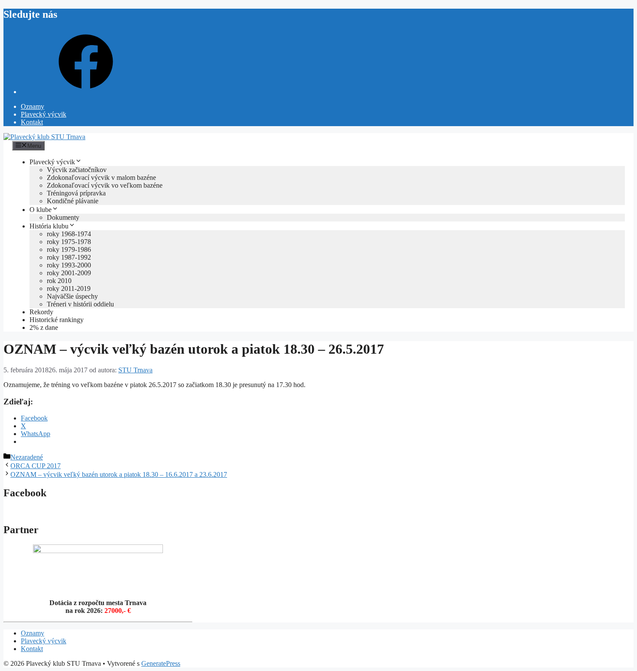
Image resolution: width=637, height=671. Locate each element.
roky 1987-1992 (69, 257)
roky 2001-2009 (69, 273)
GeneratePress (160, 663)
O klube (40, 209)
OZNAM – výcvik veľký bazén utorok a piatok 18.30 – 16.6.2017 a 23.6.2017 (118, 474)
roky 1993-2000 (69, 265)
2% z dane (43, 327)
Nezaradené (26, 457)
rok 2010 (59, 280)
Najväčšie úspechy (72, 296)
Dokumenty (63, 217)
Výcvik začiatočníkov (77, 169)
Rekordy (41, 312)
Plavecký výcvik (43, 114)
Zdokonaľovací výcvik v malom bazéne (101, 177)
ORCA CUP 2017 (35, 465)
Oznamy (32, 106)
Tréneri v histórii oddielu (80, 304)
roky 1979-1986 (69, 249)
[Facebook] (86, 91)
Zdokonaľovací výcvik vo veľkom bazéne (104, 185)
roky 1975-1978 (69, 241)
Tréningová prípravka (76, 193)
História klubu (48, 226)
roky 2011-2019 (69, 288)
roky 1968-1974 (69, 234)
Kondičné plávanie (72, 201)
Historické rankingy (56, 319)
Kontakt (32, 122)
